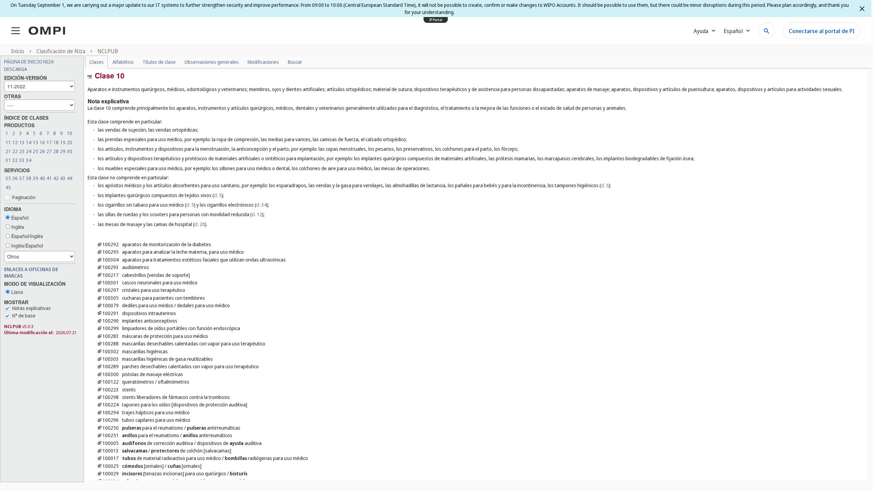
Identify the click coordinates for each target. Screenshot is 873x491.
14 (28, 142)
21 (8, 151)
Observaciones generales (211, 62)
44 (69, 178)
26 (42, 151)
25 (35, 151)
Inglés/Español (26, 245)
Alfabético (123, 62)
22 (15, 151)
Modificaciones (263, 62)
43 (62, 178)
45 (8, 187)
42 (56, 178)
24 (28, 151)
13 (22, 142)
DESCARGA (15, 69)
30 (69, 151)
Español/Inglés (26, 236)
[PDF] (90, 75)
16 (42, 142)
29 (62, 151)
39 (35, 178)
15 (35, 142)
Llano (16, 291)
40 (42, 178)
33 (22, 160)
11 (8, 142)
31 (8, 160)
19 (62, 142)
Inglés (17, 226)
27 (49, 151)
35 (8, 178)
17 (49, 142)
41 (49, 178)
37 (22, 178)
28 (56, 151)
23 (22, 151)
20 (69, 142)
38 (28, 178)
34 (28, 160)
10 (69, 133)
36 (15, 178)
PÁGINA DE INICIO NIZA (29, 61)
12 (15, 142)
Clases (96, 62)
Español (19, 217)
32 (15, 160)
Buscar (295, 62)
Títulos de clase (159, 62)
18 (56, 142)
